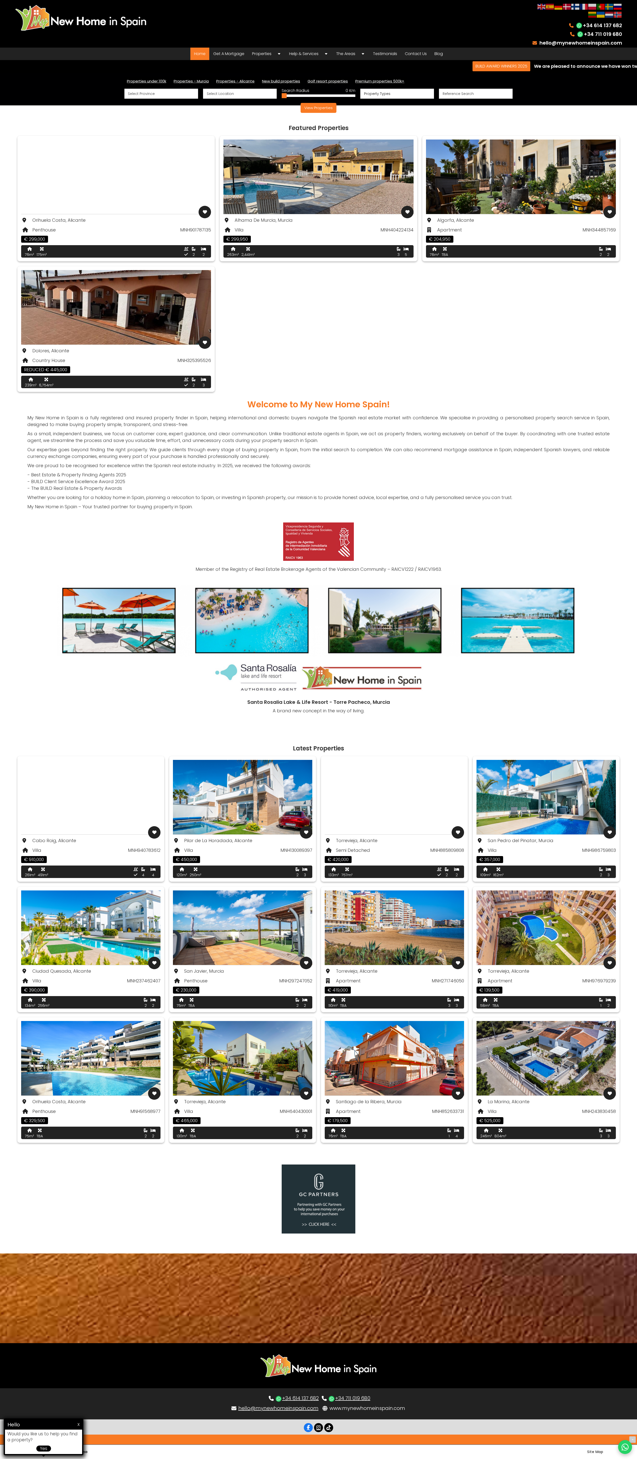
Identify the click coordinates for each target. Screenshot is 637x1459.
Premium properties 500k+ (379, 81)
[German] (558, 6)
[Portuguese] (601, 6)
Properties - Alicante (235, 81)
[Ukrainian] (601, 14)
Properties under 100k (146, 81)
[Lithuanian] (592, 14)
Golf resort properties (328, 81)
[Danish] (567, 6)
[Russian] (618, 6)
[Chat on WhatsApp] (625, 1447)
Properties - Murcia (191, 81)
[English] (541, 6)
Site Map (595, 1451)
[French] (584, 6)
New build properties (281, 81)
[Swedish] (609, 6)
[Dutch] (609, 14)
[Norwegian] (618, 14)
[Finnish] (575, 6)
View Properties (318, 107)
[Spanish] (550, 6)
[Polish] (592, 6)
